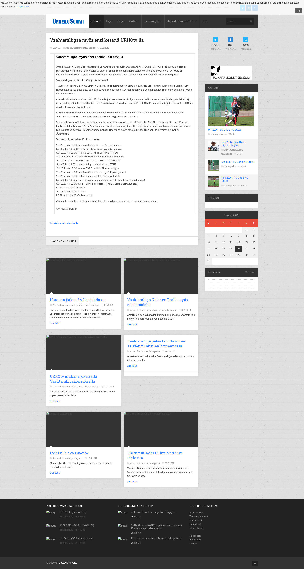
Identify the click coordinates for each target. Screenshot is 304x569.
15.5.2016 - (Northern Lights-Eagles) (233, 143)
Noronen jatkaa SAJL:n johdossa (77, 299)
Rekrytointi (195, 524)
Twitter (193, 543)
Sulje (299, 11)
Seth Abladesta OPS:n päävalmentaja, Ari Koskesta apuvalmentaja (156, 527)
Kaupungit (151, 21)
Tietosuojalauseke (199, 516)
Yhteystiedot (196, 528)
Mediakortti (195, 520)
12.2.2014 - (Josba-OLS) (73, 512)
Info (204, 21)
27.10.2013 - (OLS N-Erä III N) (77, 525)
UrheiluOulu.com (66, 562)
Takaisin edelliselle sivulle (64, 223)
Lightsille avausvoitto (69, 453)
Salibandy (67, 516)
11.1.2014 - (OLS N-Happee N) (76, 538)
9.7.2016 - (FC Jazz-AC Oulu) (224, 129)
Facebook (195, 535)
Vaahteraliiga (91, 305)
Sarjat (121, 21)
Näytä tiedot (23, 6)
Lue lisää (55, 323)
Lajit (109, 21)
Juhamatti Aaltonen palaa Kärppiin (153, 512)
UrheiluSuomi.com (180, 21)
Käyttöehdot (196, 512)
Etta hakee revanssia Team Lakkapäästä (156, 538)
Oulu (132, 21)
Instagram (195, 539)
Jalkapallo (217, 134)
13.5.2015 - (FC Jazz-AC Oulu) (234, 179)
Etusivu (96, 21)
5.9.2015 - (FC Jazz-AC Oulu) (237, 161)
